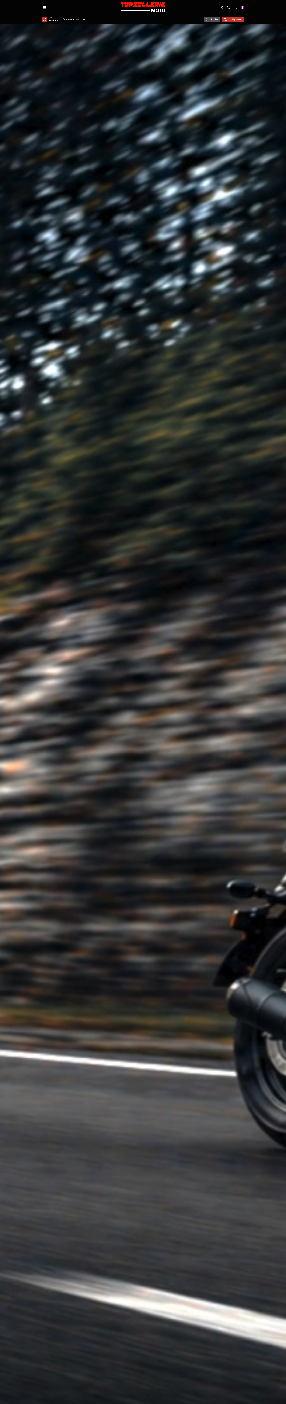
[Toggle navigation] (44, 7)
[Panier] (228, 7)
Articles (214, 19)
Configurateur (236, 19)
